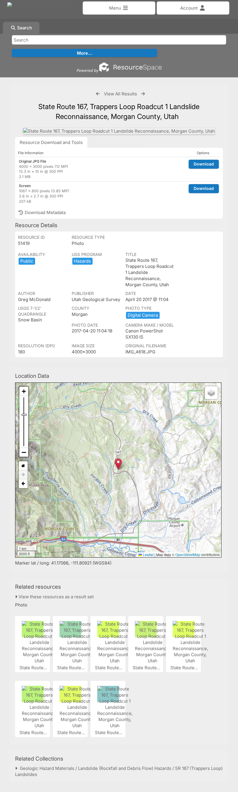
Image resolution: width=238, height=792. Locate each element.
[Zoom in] (23, 391)
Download (204, 163)
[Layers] (211, 392)
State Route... (33, 667)
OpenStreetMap (187, 554)
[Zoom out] (23, 452)
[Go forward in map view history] (23, 474)
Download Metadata (45, 212)
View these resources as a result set (55, 596)
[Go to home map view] (23, 465)
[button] (118, 464)
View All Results (120, 94)
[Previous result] (98, 94)
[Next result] (143, 94)
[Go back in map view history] (23, 483)
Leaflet (148, 554)
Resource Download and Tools (51, 142)
